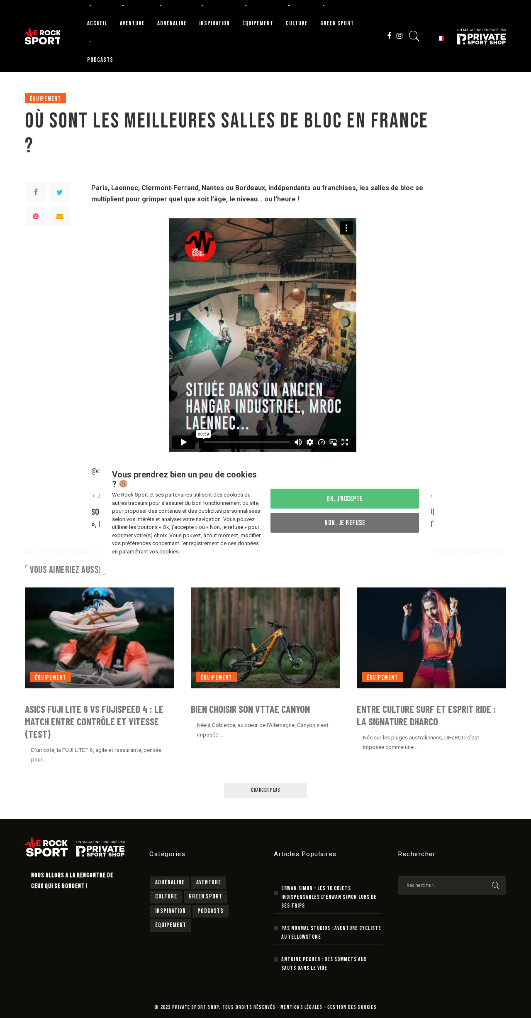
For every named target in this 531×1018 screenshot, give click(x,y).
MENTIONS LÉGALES (301, 1007)
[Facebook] (36, 192)
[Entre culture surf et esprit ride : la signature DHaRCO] (431, 637)
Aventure (208, 882)
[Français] (439, 37)
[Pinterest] (36, 216)
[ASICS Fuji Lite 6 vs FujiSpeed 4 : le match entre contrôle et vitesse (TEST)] (99, 637)
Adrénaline (170, 882)
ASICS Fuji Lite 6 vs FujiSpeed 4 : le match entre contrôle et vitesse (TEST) (94, 721)
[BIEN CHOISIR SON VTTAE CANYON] (265, 637)
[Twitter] (60, 192)
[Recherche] (414, 36)
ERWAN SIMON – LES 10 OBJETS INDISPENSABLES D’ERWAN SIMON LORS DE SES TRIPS (329, 897)
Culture (166, 897)
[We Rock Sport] (42, 36)
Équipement (45, 99)
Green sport (205, 897)
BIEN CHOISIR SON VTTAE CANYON (250, 709)
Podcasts (210, 911)
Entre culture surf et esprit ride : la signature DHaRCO (426, 715)
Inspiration (170, 911)
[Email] (60, 216)
